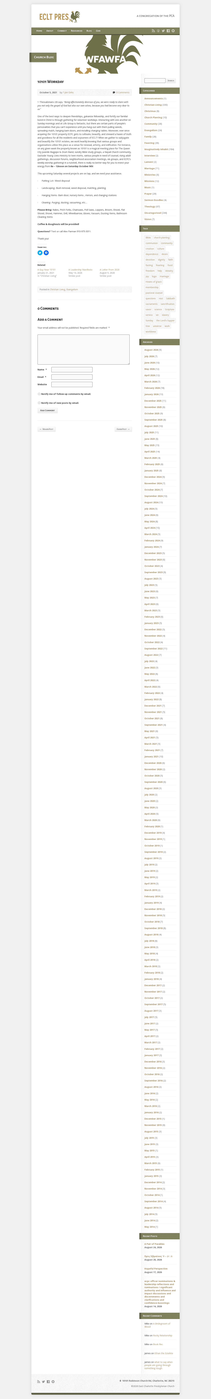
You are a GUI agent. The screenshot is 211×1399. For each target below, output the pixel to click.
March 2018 (150, 966)
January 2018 (151, 978)
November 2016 (153, 1067)
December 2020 (152, 762)
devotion (150, 259)
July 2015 (149, 1137)
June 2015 (149, 1144)
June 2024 (149, 515)
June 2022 (149, 667)
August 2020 (151, 788)
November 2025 (153, 407)
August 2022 (151, 654)
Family (148, 136)
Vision (147, 219)
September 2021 (153, 724)
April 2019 (149, 883)
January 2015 (151, 1176)
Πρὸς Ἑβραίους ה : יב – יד (158, 1256)
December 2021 (152, 705)
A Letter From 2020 (109, 269)
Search (171, 80)
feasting (160, 265)
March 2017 (150, 1042)
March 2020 (150, 820)
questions (151, 298)
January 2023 (151, 623)
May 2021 (149, 731)
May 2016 (149, 1099)
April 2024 (149, 527)
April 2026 (149, 375)
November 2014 (153, 1188)
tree (148, 326)
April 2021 (149, 737)
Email (42, 376)
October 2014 (151, 1194)
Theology (149, 206)
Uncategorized (152, 212)
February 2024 (152, 540)
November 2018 (153, 915)
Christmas (150, 111)
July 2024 (149, 508)
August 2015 (151, 1131)
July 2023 (149, 584)
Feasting (149, 142)
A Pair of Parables (154, 1243)
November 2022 (153, 635)
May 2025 (149, 445)
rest (161, 298)
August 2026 (151, 349)
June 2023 (149, 591)
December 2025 (152, 400)
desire (165, 254)
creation (150, 248)
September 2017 (153, 1004)
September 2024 (153, 496)
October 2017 (151, 997)
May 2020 (149, 807)
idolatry (169, 270)
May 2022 (149, 673)
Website (42, 384)
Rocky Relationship (162, 1335)
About (49, 30)
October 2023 (151, 565)
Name (42, 369)
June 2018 (149, 947)
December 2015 (152, 1118)
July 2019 (149, 864)
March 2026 (150, 381)
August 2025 (151, 426)
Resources (76, 30)
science (158, 309)
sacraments (152, 303)
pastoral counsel (154, 292)
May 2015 (149, 1150)
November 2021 (153, 712)
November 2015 (153, 1125)
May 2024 (149, 521)
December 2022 (152, 629)
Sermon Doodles (153, 200)
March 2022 (150, 686)
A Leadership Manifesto (80, 269)
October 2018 (151, 921)
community (166, 243)
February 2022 (152, 693)
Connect (62, 30)
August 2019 (151, 858)
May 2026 (149, 368)
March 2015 (150, 1163)
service (149, 314)
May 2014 (149, 1226)
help (160, 270)
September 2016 (153, 1080)
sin (157, 314)
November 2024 (153, 483)
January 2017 (151, 1055)
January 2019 (151, 902)
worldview (151, 331)
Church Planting (153, 117)
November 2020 (153, 769)
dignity (161, 259)
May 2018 (149, 953)
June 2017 (149, 1023)
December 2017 (152, 985)
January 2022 (151, 699)
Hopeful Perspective (155, 1268)
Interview (149, 155)
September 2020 (153, 781)
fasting (149, 265)
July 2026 (149, 356)
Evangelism (72, 289)
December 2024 (152, 476)
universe (157, 326)
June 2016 (149, 1093)
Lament (148, 161)
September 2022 (153, 648)
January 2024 (151, 546)
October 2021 (151, 718)
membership (152, 287)
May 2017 (149, 1029)
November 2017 (153, 991)
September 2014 (153, 1201)
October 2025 (151, 413)
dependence (152, 254)
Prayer (148, 193)
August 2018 (151, 934)
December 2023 (152, 553)
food (170, 265)
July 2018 (149, 940)
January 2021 (151, 756)
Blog (89, 30)
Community (150, 123)
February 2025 (152, 464)
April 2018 (149, 959)
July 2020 (149, 794)
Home (39, 30)
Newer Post (46, 429)
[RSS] (153, 30)
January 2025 (151, 470)
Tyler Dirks (68, 92)
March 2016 (150, 1106)
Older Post (123, 429)
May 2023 (149, 597)
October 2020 (151, 775)
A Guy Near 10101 (47, 269)
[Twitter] (163, 30)
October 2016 (151, 1074)
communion (152, 243)
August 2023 (151, 578)
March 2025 (150, 457)
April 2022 (149, 680)
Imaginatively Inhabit (156, 149)
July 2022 (149, 661)
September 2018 (153, 928)
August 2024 (151, 502)
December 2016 (152, 1061)
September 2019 (153, 851)
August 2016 (151, 1086)
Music (147, 187)
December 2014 (152, 1182)
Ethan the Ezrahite (163, 1353)
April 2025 (149, 451)
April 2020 (149, 813)
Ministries (150, 174)
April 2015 (149, 1156)
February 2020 (152, 826)
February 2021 (152, 750)
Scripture (169, 309)
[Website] (173, 30)
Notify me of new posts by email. (60, 402)
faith (170, 259)
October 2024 (151, 489)
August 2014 (151, 1207)
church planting (162, 237)
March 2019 (150, 890)
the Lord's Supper (165, 320)
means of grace (154, 281)
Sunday (149, 320)
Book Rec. (158, 1344)
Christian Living (57, 289)
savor (148, 309)
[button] (105, 54)
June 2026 (149, 362)
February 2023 (152, 616)
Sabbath (170, 298)
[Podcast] (158, 30)
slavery (165, 314)
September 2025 (153, 419)
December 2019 (152, 832)
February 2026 (152, 387)
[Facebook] (168, 30)
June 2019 (149, 870)
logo (154, 276)
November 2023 (153, 559)
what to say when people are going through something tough (158, 1365)
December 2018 (152, 909)
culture (160, 248)
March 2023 (150, 610)
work (167, 326)
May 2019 (149, 877)
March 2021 (150, 743)
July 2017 (149, 1017)
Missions (149, 181)
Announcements (153, 98)
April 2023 (149, 604)
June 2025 (149, 438)
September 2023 (153, 572)
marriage (164, 276)
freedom (150, 270)
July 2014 (149, 1214)
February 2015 (152, 1169)
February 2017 (152, 1048)
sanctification (167, 303)
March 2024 (150, 534)
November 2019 (153, 839)
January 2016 (151, 1112)
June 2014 (149, 1220)
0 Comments (114, 92)
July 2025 (149, 432)
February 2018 (152, 972)
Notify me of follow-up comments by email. (66, 393)
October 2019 (151, 845)
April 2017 (149, 1036)
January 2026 (151, 394)
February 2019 (152, 896)
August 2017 (151, 1010)
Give (98, 30)
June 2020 (149, 800)
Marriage (149, 168)
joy (147, 276)
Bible (148, 237)
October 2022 (151, 642)
